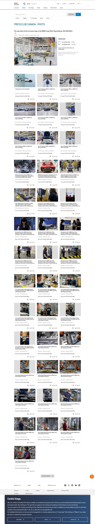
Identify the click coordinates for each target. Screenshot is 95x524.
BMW (29, 485)
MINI (39, 485)
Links (27, 490)
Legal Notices (50, 490)
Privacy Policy (65, 490)
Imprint (38, 490)
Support (16, 490)
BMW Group (17, 485)
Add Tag (71, 14)
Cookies (16, 493)
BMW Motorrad (52, 485)
